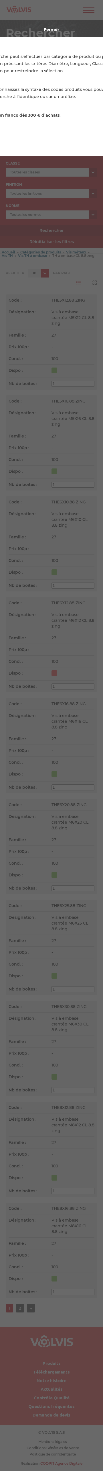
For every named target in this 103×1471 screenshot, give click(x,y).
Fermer (51, 29)
